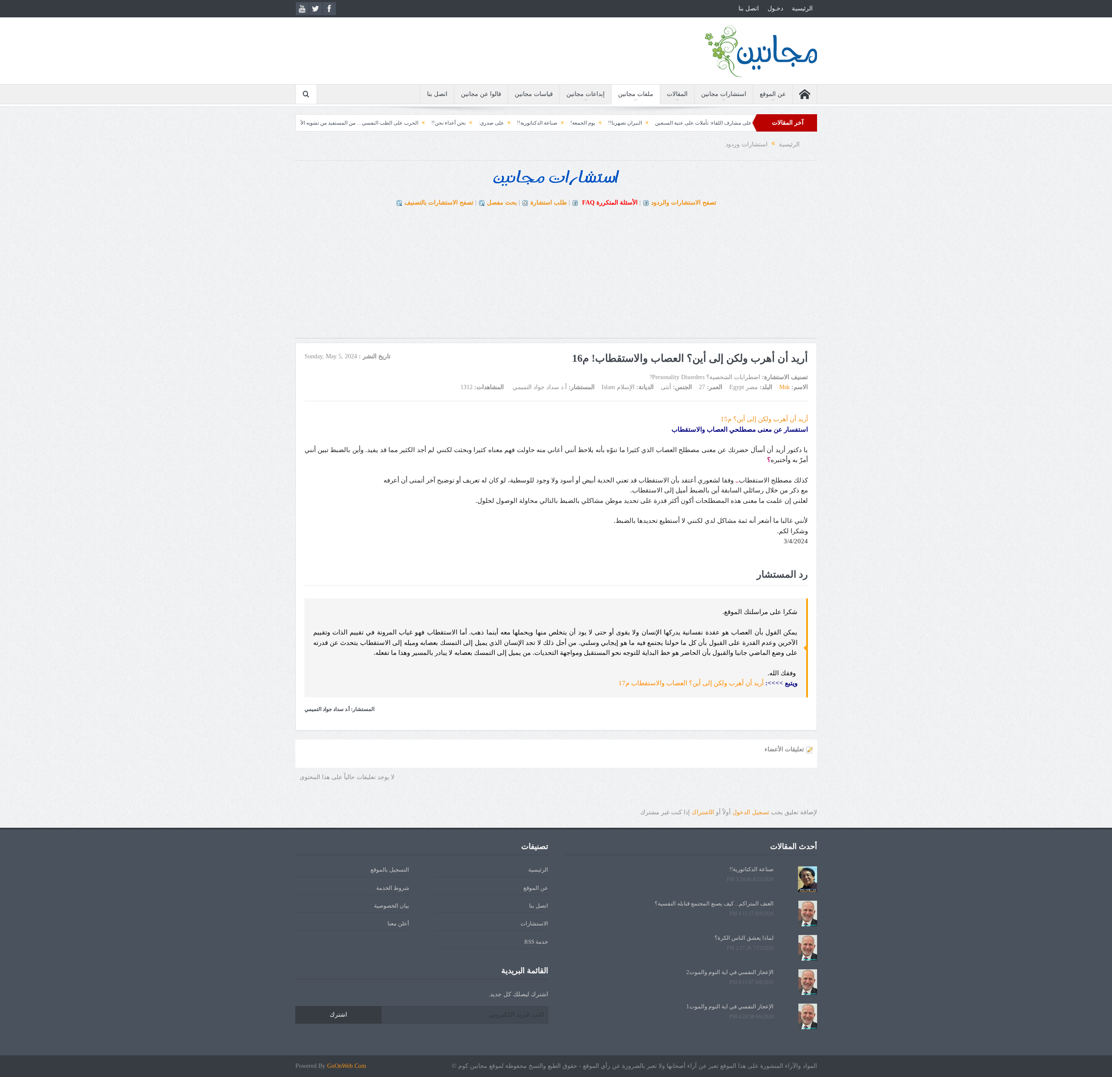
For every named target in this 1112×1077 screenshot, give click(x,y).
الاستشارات (534, 923)
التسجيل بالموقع (390, 869)
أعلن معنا (398, 923)
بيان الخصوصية (391, 905)
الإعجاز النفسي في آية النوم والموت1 (730, 1006)
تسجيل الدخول (750, 812)
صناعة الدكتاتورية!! (577, 123)
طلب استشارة (548, 202)
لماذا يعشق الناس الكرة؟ (744, 938)
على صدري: (531, 123)
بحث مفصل (502, 202)
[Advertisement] (556, 277)
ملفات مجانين (635, 94)
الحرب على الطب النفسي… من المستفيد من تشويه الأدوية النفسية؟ (385, 123)
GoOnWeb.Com (346, 1066)
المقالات (677, 94)
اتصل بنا (748, 8)
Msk (784, 387)
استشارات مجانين (723, 94)
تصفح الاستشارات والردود (683, 202)
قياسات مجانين (534, 94)
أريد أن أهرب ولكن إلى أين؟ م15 (764, 419)
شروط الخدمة (392, 888)
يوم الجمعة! (623, 123)
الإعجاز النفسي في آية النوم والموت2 (730, 972)
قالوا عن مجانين (481, 94)
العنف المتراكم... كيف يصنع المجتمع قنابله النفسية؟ (714, 903)
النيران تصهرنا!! (665, 123)
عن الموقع (773, 94)
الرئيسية (802, 8)
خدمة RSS (536, 941)
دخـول (775, 8)
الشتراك (703, 812)
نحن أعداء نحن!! (489, 123)
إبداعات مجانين (585, 94)
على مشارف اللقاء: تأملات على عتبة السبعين (743, 123)
